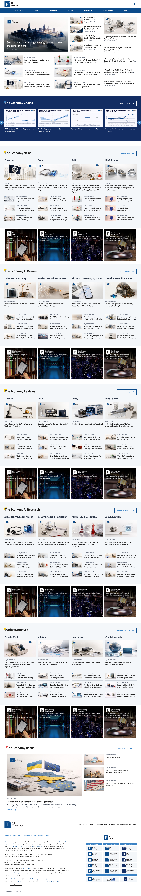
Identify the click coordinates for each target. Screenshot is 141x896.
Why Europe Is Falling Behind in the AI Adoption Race (93, 575)
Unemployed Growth (113, 757)
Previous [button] (7, 246)
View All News (125, 154)
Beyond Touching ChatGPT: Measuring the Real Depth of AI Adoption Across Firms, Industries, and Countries (126, 577)
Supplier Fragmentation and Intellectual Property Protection (51, 130)
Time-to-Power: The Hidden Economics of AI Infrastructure (93, 567)
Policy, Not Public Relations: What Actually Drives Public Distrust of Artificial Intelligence (19, 543)
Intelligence (108, 10)
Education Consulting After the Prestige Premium (59, 686)
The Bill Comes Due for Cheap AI (59, 318)
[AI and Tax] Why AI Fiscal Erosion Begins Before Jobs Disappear (126, 338)
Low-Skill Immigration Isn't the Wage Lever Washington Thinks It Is (18, 425)
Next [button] (133, 246)
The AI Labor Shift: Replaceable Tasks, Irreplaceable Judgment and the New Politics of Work (25, 568)
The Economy (19, 10)
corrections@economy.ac (52, 881)
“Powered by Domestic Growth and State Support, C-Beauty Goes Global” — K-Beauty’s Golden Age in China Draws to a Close (119, 61)
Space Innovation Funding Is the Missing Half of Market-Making (53, 425)
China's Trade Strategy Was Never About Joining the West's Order (93, 458)
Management (39, 835)
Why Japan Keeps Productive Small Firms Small (87, 424)
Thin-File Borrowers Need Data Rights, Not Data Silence (59, 457)
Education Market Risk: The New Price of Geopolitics (126, 686)
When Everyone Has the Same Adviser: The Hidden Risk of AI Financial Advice (86, 305)
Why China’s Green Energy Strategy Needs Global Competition (125, 458)
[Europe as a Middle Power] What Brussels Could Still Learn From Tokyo (93, 439)
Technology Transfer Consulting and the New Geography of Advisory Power (53, 663)
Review (70, 10)
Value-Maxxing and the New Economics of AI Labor (25, 556)
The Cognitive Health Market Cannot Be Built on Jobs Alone (86, 663)
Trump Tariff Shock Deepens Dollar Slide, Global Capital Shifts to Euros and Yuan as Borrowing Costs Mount (25, 688)
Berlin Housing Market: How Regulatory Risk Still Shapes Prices (87, 85)
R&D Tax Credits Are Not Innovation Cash (58, 447)
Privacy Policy (27, 869)
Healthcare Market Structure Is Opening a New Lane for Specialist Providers (93, 696)
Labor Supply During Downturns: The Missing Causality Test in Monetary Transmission (25, 440)
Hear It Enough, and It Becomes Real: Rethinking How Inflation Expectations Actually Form (25, 449)
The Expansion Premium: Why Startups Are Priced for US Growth (25, 458)
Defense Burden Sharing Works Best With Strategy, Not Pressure (117, 49)
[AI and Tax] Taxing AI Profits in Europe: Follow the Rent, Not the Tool (126, 319)
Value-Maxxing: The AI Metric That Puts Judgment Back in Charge (51, 305)
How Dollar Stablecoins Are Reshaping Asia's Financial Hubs (36, 61)
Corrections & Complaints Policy (16, 873)
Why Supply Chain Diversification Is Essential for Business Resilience (120, 38)
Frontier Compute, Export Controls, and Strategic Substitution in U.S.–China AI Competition (85, 544)
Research (88, 10)
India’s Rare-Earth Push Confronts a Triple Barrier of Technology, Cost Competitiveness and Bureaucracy (119, 188)
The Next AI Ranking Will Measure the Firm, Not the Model (58, 328)
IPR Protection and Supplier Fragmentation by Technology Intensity (19, 130)
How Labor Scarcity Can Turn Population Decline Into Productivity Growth (126, 439)
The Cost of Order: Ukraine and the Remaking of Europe (30, 802)
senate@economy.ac (34, 879)
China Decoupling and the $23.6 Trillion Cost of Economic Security (92, 47)
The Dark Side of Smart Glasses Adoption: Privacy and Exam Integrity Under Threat (58, 211)
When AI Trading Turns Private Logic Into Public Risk (93, 318)
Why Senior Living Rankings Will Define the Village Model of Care (93, 687)
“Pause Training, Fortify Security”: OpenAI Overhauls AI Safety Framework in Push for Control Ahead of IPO (118, 72)
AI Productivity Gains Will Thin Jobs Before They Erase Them (25, 338)
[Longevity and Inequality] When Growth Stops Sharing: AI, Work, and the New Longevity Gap (26, 320)
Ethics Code (28, 835)
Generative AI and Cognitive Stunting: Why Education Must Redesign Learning (119, 543)
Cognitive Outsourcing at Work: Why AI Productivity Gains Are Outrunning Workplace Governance (25, 329)
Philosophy (17, 835)
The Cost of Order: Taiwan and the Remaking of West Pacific (117, 771)
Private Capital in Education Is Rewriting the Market (126, 676)
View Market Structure (123, 630)
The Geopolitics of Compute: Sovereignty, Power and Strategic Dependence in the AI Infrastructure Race (93, 558)
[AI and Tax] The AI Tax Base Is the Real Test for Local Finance (93, 328)
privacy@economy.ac (21, 881)
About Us (7, 835)
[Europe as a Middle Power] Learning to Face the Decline (93, 447)
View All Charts (125, 103)
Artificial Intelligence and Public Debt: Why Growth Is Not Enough (92, 38)
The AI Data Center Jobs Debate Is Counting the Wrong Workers (19, 305)
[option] (20, 120)
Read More (10, 810)
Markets (53, 10)
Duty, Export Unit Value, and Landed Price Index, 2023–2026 (120, 130)
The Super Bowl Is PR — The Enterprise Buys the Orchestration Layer (59, 338)
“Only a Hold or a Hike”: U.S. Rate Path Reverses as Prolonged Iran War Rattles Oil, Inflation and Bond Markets (37, 86)
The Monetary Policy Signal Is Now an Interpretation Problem (93, 338)
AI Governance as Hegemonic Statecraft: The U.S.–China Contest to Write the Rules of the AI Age (59, 568)
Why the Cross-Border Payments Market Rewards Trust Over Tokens (118, 663)
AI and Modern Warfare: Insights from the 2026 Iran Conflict (59, 576)
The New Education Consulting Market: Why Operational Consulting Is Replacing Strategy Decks (58, 697)
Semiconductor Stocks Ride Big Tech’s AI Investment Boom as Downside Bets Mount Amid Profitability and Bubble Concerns (120, 83)
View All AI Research (123, 510)
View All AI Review (124, 272)
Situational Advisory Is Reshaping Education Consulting (57, 677)
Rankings (49, 835)
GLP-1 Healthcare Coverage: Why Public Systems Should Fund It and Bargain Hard (119, 425)
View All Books (123, 749)
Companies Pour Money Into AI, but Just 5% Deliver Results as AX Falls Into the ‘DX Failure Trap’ (37, 74)
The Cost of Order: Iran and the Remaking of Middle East (120, 784)
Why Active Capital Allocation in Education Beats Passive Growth (126, 696)
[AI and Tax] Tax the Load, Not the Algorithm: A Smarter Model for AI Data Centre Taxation (126, 329)
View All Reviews (124, 392)
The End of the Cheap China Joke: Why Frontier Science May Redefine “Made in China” (59, 440)
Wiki (125, 10)
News (37, 10)
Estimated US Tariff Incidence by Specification (86, 129)
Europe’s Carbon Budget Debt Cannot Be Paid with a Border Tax (126, 448)
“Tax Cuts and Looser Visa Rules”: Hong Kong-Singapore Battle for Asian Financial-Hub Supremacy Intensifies (19, 664)
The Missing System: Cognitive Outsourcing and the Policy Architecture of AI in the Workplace (53, 543)
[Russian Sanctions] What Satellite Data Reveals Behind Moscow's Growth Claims (92, 30)
